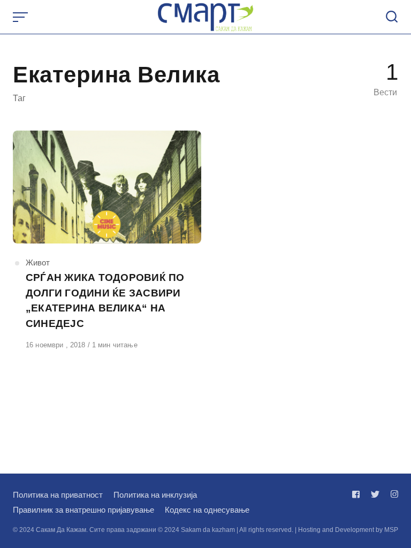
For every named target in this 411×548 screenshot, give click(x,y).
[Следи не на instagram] (392, 494)
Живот (38, 262)
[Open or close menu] (21, 17)
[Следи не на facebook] (358, 494)
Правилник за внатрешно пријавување (83, 509)
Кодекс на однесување (207, 509)
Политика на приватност (58, 494)
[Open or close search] (391, 17)
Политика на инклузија (155, 494)
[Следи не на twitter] (375, 494)
